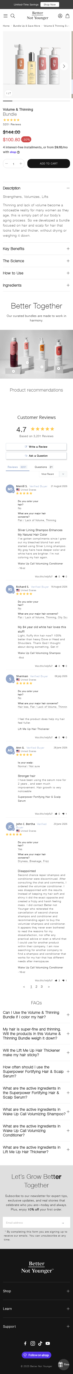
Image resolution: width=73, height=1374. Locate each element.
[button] (5, 15)
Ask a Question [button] (38, 455)
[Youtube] (47, 1343)
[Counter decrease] (6, 163)
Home (6, 25)
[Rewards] (63, 1364)
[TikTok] (40, 1343)
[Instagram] (33, 1343)
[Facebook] (25, 1343)
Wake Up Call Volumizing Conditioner (40, 563)
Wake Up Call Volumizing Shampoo (39, 653)
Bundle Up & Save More (26, 25)
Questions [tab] (41, 467)
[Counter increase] (20, 163)
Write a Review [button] (38, 446)
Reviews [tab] (13, 467)
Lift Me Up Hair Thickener (33, 729)
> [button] (49, 986)
